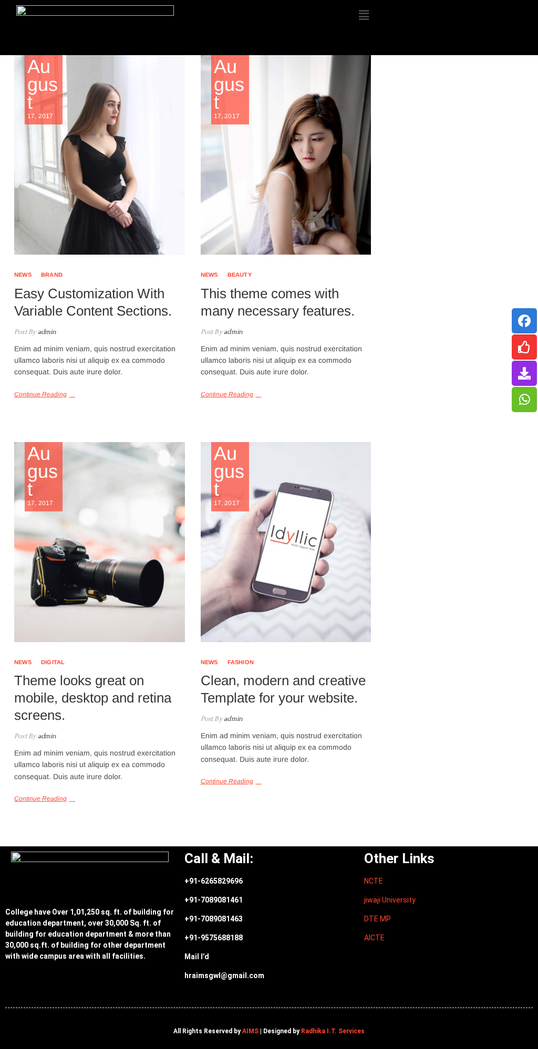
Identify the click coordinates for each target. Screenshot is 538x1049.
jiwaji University (390, 900)
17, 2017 (42, 89)
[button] (364, 15)
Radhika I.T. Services (333, 1031)
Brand (52, 274)
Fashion (240, 662)
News (23, 274)
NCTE (373, 881)
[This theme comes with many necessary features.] (286, 155)
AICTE (374, 937)
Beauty (239, 274)
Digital (53, 662)
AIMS (250, 1031)
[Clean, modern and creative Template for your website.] (286, 542)
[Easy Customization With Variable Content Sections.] (99, 155)
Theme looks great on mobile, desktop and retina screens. (92, 698)
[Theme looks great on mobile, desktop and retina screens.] (99, 542)
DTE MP (377, 919)
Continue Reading (40, 394)
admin (46, 332)
